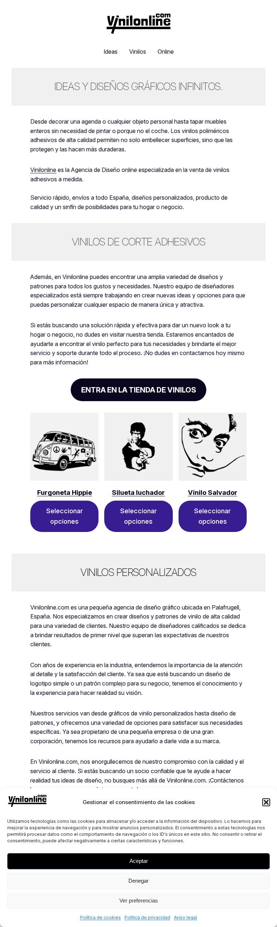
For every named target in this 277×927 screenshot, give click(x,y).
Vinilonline (43, 169)
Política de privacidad (147, 917)
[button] (266, 802)
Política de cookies (100, 917)
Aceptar (138, 861)
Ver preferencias (138, 900)
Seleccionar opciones (64, 516)
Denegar (138, 881)
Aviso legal (185, 917)
